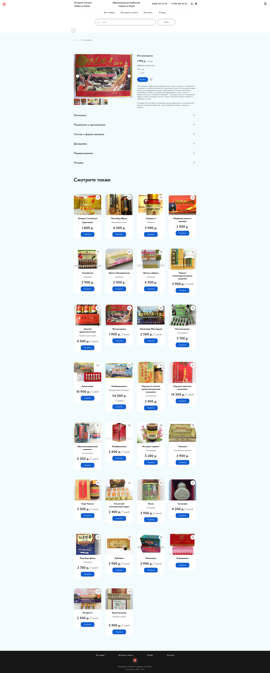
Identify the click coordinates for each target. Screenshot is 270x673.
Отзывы (162, 12)
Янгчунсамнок (87, 40)
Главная (76, 40)
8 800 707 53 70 (159, 3)
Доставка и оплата (129, 12)
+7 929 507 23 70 (179, 3)
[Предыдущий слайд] (77, 76)
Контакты (148, 12)
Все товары (109, 12)
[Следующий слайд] (129, 76)
